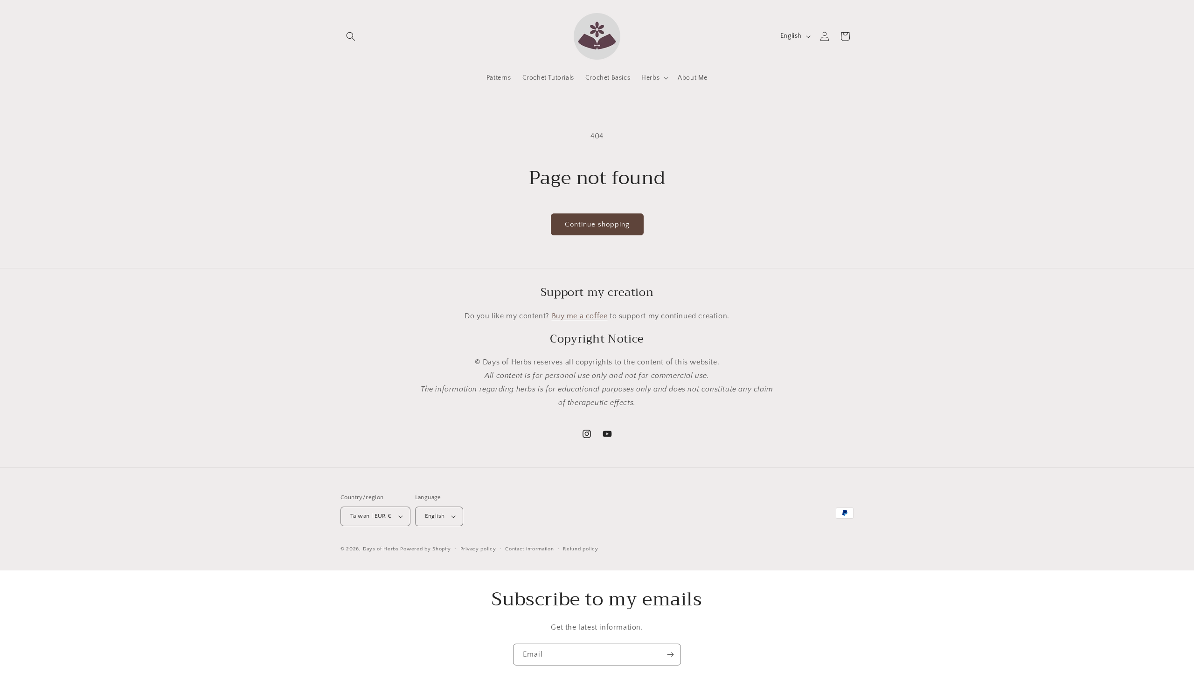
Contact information (529, 549)
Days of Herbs (381, 549)
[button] (350, 36)
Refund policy (580, 549)
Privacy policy (478, 549)
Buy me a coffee (580, 316)
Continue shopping (597, 224)
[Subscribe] (670, 654)
